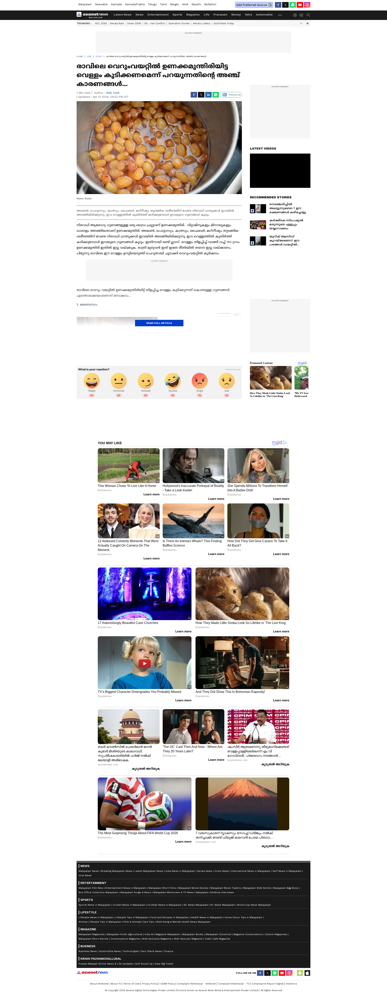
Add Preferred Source (251, 4)
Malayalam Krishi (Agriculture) (124, 934)
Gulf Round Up (144, 963)
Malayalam (85, 4)
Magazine (193, 14)
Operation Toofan (179, 23)
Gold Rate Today (224, 23)
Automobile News (110, 951)
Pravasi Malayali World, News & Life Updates (106, 963)
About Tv (115, 983)
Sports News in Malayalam (95, 904)
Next (307, 23)
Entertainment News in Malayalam (125, 888)
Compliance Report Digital (268, 983)
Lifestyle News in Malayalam (96, 917)
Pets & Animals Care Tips (139, 921)
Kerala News (204, 871)
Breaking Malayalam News (116, 871)
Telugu (152, 4)
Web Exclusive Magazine (157, 938)
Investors (291, 983)
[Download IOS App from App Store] (307, 973)
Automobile (264, 14)
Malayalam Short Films (162, 888)
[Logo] (94, 15)
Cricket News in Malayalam (129, 904)
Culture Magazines (276, 934)
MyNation (210, 4)
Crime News (221, 871)
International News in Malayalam (250, 871)
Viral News (85, 875)
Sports (177, 14)
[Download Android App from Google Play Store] (300, 973)
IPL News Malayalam (222, 904)
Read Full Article (159, 323)
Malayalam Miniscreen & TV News (173, 892)
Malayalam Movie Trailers (225, 888)
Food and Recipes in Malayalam (169, 917)
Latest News (123, 14)
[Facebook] (278, 5)
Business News (88, 951)
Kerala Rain (117, 23)
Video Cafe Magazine (217, 938)
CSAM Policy (167, 983)
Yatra (248, 14)
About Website (99, 983)
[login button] (296, 15)
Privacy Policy (150, 983)
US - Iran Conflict (154, 23)
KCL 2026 (101, 23)
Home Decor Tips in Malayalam (243, 917)
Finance (168, 951)
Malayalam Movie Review (193, 888)
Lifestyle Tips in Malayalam (131, 917)
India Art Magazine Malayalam (162, 934)
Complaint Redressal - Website (196, 983)
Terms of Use (131, 983)
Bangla (174, 4)
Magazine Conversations (248, 934)
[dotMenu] (280, 15)
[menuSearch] (308, 15)
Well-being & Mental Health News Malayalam (183, 921)
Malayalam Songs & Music (135, 892)
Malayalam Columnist (218, 934)
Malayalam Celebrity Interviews (215, 892)
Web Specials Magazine (188, 938)
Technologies (131, 951)
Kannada (116, 4)
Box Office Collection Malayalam (98, 892)
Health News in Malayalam (207, 917)
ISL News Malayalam (196, 904)
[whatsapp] (292, 5)
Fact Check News (151, 951)
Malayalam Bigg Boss (285, 888)
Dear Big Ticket (164, 963)
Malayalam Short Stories (93, 938)
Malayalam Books (192, 934)
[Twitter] (285, 5)
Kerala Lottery (201, 23)
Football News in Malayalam (164, 904)
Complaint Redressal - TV (234, 983)
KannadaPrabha (135, 4)
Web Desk (113, 92)
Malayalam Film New (91, 888)
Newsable (101, 4)
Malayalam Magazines (92, 934)
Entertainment (158, 14)
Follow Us (235, 94)
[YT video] (300, 5)
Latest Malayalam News (148, 871)
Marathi (196, 4)
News (140, 14)
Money (236, 14)
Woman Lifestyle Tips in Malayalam (100, 921)
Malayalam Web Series (257, 888)
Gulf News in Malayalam (287, 871)
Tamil (163, 4)
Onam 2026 (134, 23)
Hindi (185, 4)
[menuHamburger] (302, 15)
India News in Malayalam (180, 871)
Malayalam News (89, 871)
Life (206, 14)
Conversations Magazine (125, 938)
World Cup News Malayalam (254, 904)
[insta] (307, 5)
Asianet (92, 972)
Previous (301, 23)
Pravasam (220, 14)
